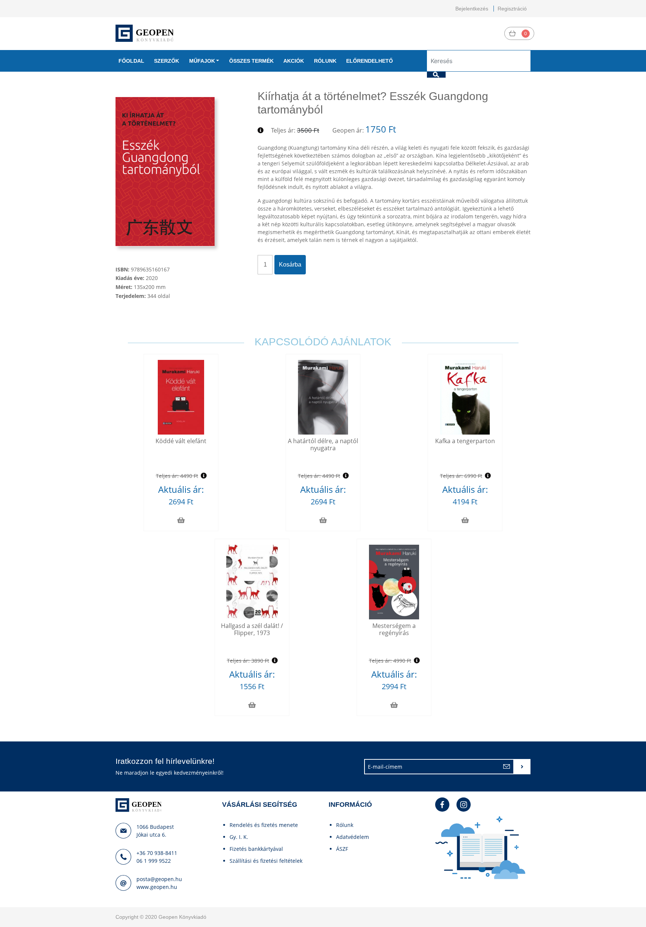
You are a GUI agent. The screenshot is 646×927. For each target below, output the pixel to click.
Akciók (293, 61)
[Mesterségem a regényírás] (394, 582)
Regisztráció (512, 9)
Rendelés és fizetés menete (264, 824)
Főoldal (131, 61)
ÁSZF (342, 848)
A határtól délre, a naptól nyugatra (323, 444)
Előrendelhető (369, 61)
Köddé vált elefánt (181, 441)
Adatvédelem (352, 836)
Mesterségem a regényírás (394, 629)
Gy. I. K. (239, 836)
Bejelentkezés (471, 9)
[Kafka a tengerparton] (465, 397)
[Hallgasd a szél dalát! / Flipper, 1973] (252, 582)
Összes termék (251, 61)
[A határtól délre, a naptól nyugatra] (323, 397)
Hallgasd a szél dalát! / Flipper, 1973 (252, 629)
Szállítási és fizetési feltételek (266, 860)
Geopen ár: (348, 130)
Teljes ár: (283, 130)
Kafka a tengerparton (465, 441)
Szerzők (166, 61)
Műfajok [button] (202, 61)
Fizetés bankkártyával (256, 848)
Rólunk (325, 61)
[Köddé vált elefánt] (181, 397)
